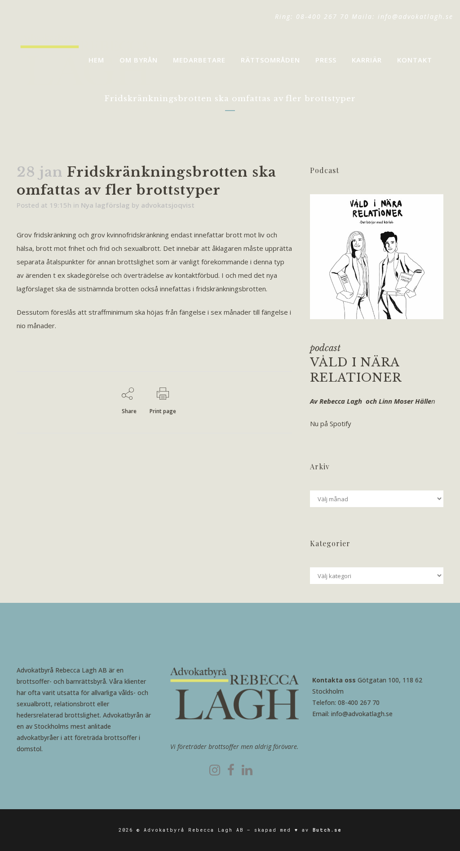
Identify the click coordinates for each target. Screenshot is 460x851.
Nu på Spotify (330, 423)
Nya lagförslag (105, 204)
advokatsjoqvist (168, 204)
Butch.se (327, 830)
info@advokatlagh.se (415, 16)
